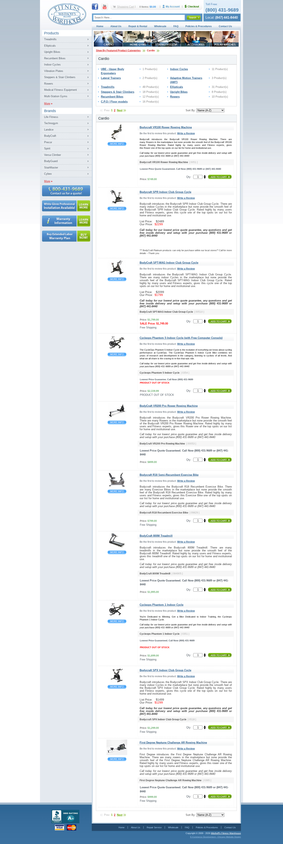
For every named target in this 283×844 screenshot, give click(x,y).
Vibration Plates (53, 71)
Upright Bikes (52, 51)
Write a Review (186, 133)
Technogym (51, 123)
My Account (172, 6)
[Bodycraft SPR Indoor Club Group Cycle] (117, 203)
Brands (50, 111)
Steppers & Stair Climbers (59, 77)
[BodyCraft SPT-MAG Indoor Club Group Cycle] (117, 274)
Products (51, 33)
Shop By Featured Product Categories (118, 50)
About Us (115, 26)
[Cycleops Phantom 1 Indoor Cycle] (117, 616)
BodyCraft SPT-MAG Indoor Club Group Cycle (117, 279)
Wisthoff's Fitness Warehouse (226, 833)
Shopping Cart (125, 6)
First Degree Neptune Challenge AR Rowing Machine (117, 759)
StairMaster (51, 167)
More (47, 103)
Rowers (48, 83)
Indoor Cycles (52, 64)
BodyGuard (51, 161)
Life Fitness (51, 117)
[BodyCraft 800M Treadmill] (116, 547)
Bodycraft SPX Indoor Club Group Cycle (117, 687)
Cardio (151, 50)
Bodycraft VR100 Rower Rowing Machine (117, 144)
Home (99, 26)
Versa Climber (52, 154)
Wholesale (160, 26)
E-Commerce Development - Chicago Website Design (215, 837)
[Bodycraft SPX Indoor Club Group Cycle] (116, 681)
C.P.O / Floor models (114, 101)
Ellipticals (50, 45)
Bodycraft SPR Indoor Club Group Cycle (117, 209)
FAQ (175, 26)
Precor (48, 142)
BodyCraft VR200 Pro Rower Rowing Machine (117, 422)
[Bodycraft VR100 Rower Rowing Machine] (117, 138)
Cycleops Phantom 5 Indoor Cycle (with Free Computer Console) (117, 354)
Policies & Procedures (198, 26)
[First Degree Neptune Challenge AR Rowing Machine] (116, 754)
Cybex (48, 173)
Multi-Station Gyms (55, 96)
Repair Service (154, 827)
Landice (48, 129)
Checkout (193, 6)
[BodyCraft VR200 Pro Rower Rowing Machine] (117, 417)
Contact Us (225, 26)
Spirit (47, 148)
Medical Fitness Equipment (60, 89)
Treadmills (50, 39)
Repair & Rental (137, 26)
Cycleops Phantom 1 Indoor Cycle (117, 621)
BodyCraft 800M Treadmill (117, 552)
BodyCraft (50, 135)
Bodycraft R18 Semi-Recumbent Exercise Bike (117, 491)
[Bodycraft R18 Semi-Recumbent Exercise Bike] (116, 486)
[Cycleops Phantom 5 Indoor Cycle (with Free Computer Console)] (117, 349)
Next (119, 110)
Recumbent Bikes (54, 58)
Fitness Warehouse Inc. (67, 14)
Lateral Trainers (111, 78)
